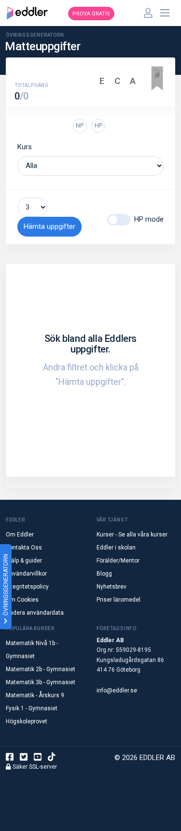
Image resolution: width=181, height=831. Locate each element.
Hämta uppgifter (49, 226)
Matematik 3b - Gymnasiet (40, 682)
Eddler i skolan (116, 547)
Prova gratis (91, 14)
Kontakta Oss (24, 547)
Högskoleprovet (26, 721)
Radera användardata (35, 612)
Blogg (104, 573)
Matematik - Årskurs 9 (35, 695)
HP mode (149, 219)
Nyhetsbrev (111, 586)
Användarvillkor (26, 573)
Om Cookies (22, 599)
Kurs (24, 146)
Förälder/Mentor (118, 560)
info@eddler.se (117, 690)
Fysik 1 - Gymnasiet (31, 708)
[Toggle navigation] (165, 13)
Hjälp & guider (24, 560)
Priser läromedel (118, 599)
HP (98, 125)
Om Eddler (20, 534)
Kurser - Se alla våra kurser (132, 534)
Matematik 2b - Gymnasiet (40, 669)
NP (80, 125)
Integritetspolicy (27, 586)
